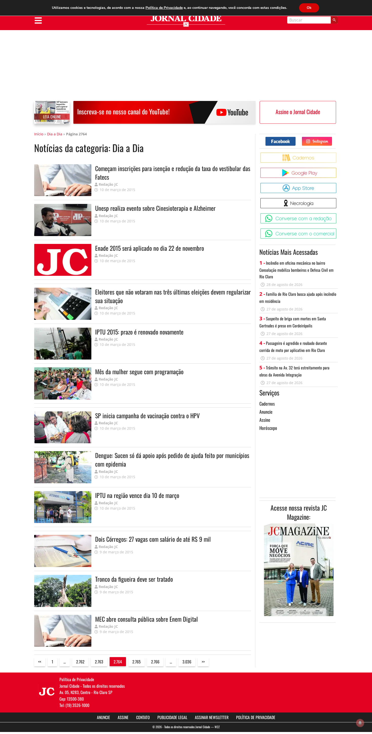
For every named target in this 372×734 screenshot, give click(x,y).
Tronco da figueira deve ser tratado (134, 578)
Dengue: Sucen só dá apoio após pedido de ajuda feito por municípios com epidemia (172, 459)
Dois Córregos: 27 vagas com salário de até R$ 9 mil (153, 538)
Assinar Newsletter (212, 717)
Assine (264, 419)
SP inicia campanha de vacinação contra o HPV (147, 415)
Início (38, 134)
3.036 (186, 662)
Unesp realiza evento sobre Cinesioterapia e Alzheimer (155, 208)
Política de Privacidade (255, 717)
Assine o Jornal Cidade (298, 112)
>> (203, 662)
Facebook (295, 139)
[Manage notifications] (360, 723)
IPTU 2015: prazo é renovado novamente (139, 331)
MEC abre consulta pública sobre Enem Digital (146, 618)
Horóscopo (268, 428)
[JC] (46, 691)
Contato (143, 717)
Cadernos (267, 403)
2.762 (80, 662)
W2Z (217, 727)
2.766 (155, 662)
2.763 (99, 662)
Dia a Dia (54, 134)
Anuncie (266, 411)
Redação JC (108, 184)
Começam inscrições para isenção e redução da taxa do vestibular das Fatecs (172, 172)
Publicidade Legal (172, 717)
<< (39, 662)
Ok (309, 7)
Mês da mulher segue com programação (139, 371)
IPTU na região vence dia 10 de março (137, 495)
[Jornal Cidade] (186, 21)
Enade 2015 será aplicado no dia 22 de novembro (149, 248)
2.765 (136, 662)
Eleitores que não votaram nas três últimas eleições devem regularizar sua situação (173, 296)
